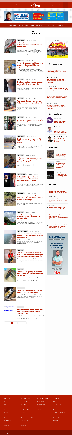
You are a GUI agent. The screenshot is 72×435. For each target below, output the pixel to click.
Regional (21, 25)
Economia (60, 25)
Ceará (26, 25)
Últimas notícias (55, 64)
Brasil (32, 25)
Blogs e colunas (55, 114)
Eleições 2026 (39, 25)
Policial (47, 25)
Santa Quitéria (12, 25)
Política (53, 25)
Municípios (53, 147)
